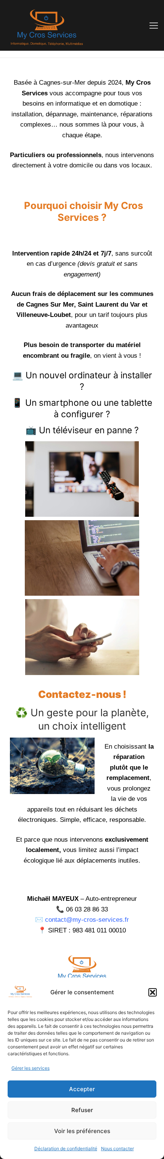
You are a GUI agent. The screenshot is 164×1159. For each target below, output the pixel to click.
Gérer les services (30, 1068)
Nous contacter (117, 1148)
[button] (152, 992)
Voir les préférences (82, 1131)
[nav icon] (154, 26)
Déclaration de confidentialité (65, 1148)
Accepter (82, 1089)
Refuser (82, 1110)
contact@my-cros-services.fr (87, 919)
